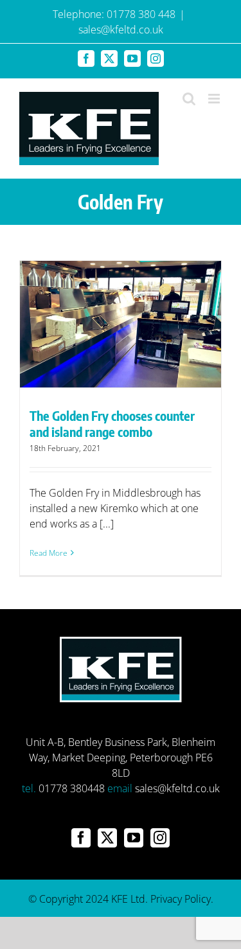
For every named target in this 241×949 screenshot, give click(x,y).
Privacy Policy (180, 899)
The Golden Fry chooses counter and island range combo (112, 423)
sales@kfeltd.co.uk (120, 29)
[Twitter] (107, 837)
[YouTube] (133, 837)
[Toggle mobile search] (189, 98)
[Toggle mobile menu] (215, 98)
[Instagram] (160, 837)
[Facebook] (81, 837)
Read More (48, 552)
